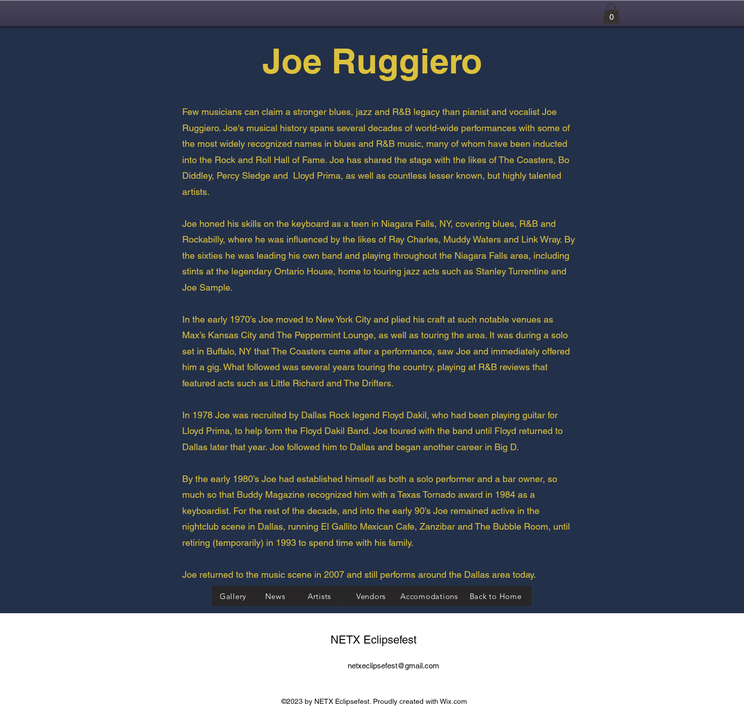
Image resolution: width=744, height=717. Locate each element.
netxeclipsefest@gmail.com (393, 665)
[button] (611, 13)
